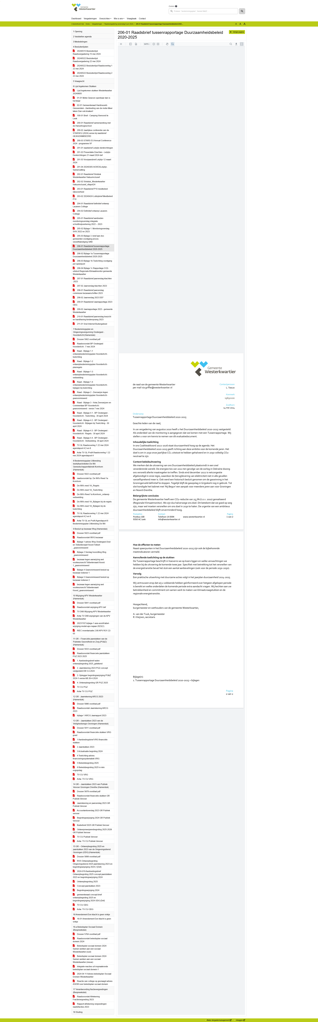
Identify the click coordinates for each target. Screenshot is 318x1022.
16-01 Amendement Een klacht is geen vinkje (92, 920)
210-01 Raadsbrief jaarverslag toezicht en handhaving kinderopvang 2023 (92, 318)
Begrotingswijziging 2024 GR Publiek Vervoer (91, 819)
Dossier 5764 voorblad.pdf (88, 934)
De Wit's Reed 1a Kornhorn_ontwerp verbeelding (91, 495)
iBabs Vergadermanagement (218, 1020)
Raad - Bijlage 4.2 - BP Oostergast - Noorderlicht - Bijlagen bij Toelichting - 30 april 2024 (91, 423)
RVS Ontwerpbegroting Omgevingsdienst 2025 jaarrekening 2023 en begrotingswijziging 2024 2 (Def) (92, 864)
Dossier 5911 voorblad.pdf (88, 728)
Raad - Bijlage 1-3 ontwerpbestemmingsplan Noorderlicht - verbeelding (90, 375)
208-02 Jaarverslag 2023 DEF (90, 297)
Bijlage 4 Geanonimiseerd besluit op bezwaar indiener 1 (91, 571)
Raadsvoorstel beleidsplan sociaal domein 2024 (90, 940)
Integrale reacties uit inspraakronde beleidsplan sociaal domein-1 (90, 968)
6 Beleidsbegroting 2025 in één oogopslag (89, 768)
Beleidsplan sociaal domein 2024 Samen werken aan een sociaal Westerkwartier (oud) (89, 949)
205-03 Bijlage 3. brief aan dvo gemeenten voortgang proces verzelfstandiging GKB (88, 239)
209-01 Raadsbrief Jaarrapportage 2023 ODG (92, 303)
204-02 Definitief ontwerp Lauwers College (90, 212)
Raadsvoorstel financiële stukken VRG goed (92, 733)
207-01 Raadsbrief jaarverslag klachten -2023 (92, 280)
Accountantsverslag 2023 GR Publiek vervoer (91, 812)
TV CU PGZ (82, 687)
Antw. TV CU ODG (85, 909)
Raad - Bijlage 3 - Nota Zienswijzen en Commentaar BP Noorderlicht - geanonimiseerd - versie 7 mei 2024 (92, 406)
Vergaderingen (90, 19)
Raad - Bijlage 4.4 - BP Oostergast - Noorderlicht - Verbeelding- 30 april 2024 (91, 439)
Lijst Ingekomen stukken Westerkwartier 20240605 (92, 92)
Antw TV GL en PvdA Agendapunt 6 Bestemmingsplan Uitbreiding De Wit (90, 522)
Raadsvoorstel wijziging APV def (91, 607)
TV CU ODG (82, 905)
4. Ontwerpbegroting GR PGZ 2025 (92, 683)
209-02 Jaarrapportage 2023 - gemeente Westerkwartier (93, 310)
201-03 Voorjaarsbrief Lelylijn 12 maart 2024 (92, 161)
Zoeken (172, 6)
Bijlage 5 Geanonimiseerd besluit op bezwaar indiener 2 (91, 578)
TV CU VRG (82, 775)
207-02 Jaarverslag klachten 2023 (92, 286)
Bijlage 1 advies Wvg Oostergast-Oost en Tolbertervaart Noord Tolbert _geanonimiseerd (91, 545)
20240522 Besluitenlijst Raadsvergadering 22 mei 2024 (87, 59)
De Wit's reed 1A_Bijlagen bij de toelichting (89, 507)
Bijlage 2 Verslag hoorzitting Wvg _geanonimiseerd (89, 553)
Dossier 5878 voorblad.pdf (88, 791)
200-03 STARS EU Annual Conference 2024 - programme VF (92, 142)
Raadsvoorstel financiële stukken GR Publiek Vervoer (91, 797)
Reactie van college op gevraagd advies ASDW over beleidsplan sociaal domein (92, 982)
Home (88, 24)
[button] (242, 11)
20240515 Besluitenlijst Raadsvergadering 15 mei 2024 (87, 52)
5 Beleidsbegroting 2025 (88, 763)
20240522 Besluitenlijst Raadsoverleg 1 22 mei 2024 (92, 67)
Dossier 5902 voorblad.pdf (88, 339)
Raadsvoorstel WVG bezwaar (90, 537)
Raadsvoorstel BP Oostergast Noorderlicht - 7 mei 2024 (88, 345)
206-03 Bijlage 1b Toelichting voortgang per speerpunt (92, 262)
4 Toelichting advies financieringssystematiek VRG (86, 757)
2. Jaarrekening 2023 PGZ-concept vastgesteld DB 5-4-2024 (90, 669)
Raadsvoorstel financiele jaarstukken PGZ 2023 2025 (91, 654)
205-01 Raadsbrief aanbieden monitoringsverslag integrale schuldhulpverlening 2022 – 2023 (88, 221)
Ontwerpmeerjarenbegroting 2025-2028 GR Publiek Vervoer (92, 831)
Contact (142, 19)
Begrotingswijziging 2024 (88, 890)
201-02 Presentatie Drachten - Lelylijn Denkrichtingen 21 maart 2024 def (91, 153)
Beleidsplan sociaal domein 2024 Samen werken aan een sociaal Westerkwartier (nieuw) (89, 959)
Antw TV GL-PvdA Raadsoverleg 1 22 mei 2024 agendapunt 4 (91, 454)
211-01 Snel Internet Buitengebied (92, 324)
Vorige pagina (238, 32)
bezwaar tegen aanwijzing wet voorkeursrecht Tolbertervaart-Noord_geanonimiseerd (88, 587)
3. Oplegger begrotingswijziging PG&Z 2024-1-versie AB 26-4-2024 (92, 676)
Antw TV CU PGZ (85, 691)
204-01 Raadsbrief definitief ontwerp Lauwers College (91, 205)
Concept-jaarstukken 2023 (88, 886)
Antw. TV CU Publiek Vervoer (90, 841)
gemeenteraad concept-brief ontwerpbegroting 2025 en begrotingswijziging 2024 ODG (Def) (89, 898)
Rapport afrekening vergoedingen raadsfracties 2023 (90, 1005)
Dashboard (76, 19)
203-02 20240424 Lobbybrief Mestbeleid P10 (93, 197)
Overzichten (104, 19)
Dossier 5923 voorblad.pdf (88, 533)
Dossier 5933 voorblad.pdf (88, 649)
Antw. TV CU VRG (85, 779)
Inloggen (239, 1020)
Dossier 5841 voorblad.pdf (88, 603)
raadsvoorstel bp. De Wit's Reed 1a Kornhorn (90, 479)
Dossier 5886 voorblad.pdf (88, 704)
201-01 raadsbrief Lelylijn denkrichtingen (95, 148)
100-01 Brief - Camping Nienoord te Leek (90, 117)
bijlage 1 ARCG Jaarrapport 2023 (91, 715)
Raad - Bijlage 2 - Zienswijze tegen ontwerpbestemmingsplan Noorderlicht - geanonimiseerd (90, 395)
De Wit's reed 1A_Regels (88, 486)
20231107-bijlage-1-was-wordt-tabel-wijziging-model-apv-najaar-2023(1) (91, 624)
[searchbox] (203, 11)
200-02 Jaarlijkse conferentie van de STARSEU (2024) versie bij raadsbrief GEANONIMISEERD (91, 133)
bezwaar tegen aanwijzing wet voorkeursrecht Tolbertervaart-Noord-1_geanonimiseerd (89, 562)
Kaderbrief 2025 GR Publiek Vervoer (93, 825)
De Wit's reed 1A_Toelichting (89, 490)
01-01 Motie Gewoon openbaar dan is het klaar (91, 99)
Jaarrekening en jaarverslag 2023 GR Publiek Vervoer (91, 804)
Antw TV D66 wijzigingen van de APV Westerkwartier (91, 617)
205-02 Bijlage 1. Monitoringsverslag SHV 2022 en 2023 (91, 230)
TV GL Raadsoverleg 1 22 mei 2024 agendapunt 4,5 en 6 (91, 446)
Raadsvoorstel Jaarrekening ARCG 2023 (90, 709)
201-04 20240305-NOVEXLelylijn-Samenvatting (90, 168)
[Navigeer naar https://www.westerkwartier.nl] (83, 9)
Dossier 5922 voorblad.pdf (88, 474)
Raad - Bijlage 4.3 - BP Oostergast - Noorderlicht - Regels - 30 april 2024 (90, 432)
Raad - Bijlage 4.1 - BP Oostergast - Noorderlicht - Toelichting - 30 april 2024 (90, 414)
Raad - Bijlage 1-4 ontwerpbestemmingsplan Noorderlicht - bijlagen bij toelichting (90, 385)
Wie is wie (118, 19)
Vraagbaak (131, 19)
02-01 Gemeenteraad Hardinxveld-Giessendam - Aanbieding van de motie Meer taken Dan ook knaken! (92, 108)
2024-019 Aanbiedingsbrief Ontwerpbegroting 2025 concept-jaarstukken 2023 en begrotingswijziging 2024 (92, 874)
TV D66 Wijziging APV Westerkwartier (94, 612)
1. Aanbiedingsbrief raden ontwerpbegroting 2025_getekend (87, 662)
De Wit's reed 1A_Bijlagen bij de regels (94, 502)
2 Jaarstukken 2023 (85, 747)
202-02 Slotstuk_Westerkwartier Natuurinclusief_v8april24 (89, 183)
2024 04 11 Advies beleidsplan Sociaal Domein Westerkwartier (92, 975)
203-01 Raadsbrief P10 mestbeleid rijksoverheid (90, 190)
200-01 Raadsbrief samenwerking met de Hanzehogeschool (92, 124)
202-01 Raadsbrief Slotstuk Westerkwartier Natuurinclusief (87, 175)
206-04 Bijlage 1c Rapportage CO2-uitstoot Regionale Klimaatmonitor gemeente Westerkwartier (92, 271)
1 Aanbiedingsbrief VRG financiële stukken (90, 741)
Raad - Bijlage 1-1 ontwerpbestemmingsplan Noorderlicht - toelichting (90, 354)
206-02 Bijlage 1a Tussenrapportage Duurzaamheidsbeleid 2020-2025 (91, 255)
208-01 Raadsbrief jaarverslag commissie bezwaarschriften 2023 (88, 291)
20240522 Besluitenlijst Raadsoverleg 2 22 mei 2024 (92, 74)
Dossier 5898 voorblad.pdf (88, 857)
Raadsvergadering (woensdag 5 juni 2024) (119, 24)
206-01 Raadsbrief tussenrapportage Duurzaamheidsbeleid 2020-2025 (91, 247)
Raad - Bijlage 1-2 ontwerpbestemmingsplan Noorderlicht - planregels (90, 364)
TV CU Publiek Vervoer (87, 837)
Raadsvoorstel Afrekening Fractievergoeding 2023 (86, 998)
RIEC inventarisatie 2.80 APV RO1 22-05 (92, 632)
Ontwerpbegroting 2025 (87, 882)
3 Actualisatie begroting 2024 (90, 751)
